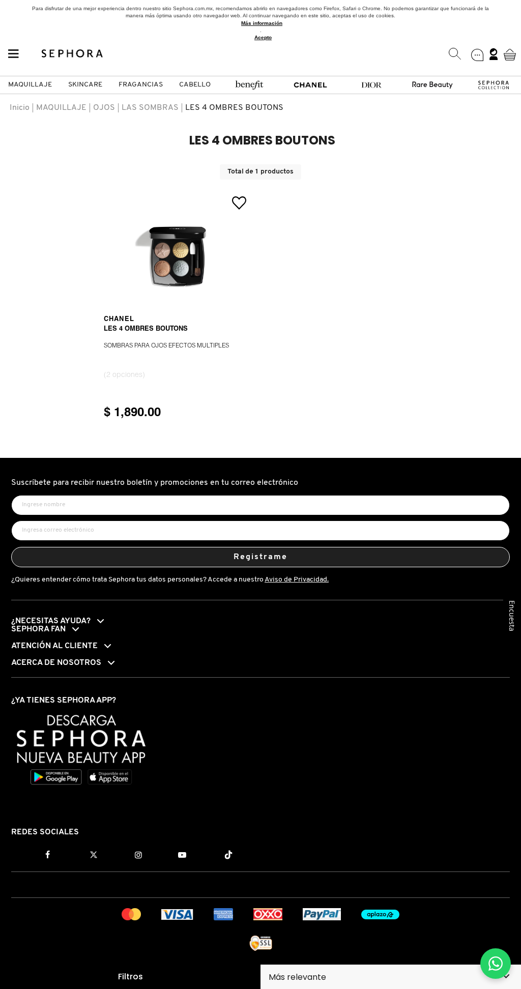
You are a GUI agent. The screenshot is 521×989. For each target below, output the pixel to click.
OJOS (104, 108)
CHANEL (119, 319)
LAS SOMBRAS (150, 108)
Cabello (195, 85)
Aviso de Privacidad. (297, 580)
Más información (261, 23)
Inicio (20, 108)
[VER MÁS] (177, 301)
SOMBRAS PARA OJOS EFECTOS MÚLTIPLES (166, 346)
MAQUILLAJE (61, 108)
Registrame (261, 557)
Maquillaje (30, 85)
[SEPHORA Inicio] (72, 54)
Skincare (85, 85)
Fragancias (141, 85)
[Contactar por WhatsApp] (495, 963)
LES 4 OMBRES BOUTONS (234, 108)
